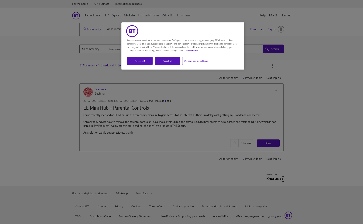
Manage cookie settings (196, 61)
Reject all (167, 61)
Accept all (140, 61)
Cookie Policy (191, 50)
